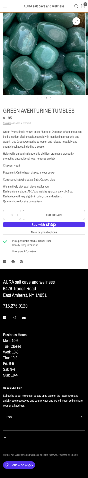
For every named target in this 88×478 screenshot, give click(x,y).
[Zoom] (76, 21)
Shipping (7, 123)
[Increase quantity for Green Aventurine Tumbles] (18, 215)
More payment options (44, 232)
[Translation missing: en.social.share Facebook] (5, 261)
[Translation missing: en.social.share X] (13, 261)
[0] (82, 6)
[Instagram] (17, 317)
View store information (24, 251)
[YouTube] (26, 318)
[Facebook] (7, 317)
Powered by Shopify (68, 455)
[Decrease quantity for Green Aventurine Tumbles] (6, 215)
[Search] (76, 6)
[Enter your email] (81, 417)
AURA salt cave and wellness (44, 6)
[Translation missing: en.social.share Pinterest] (22, 261)
